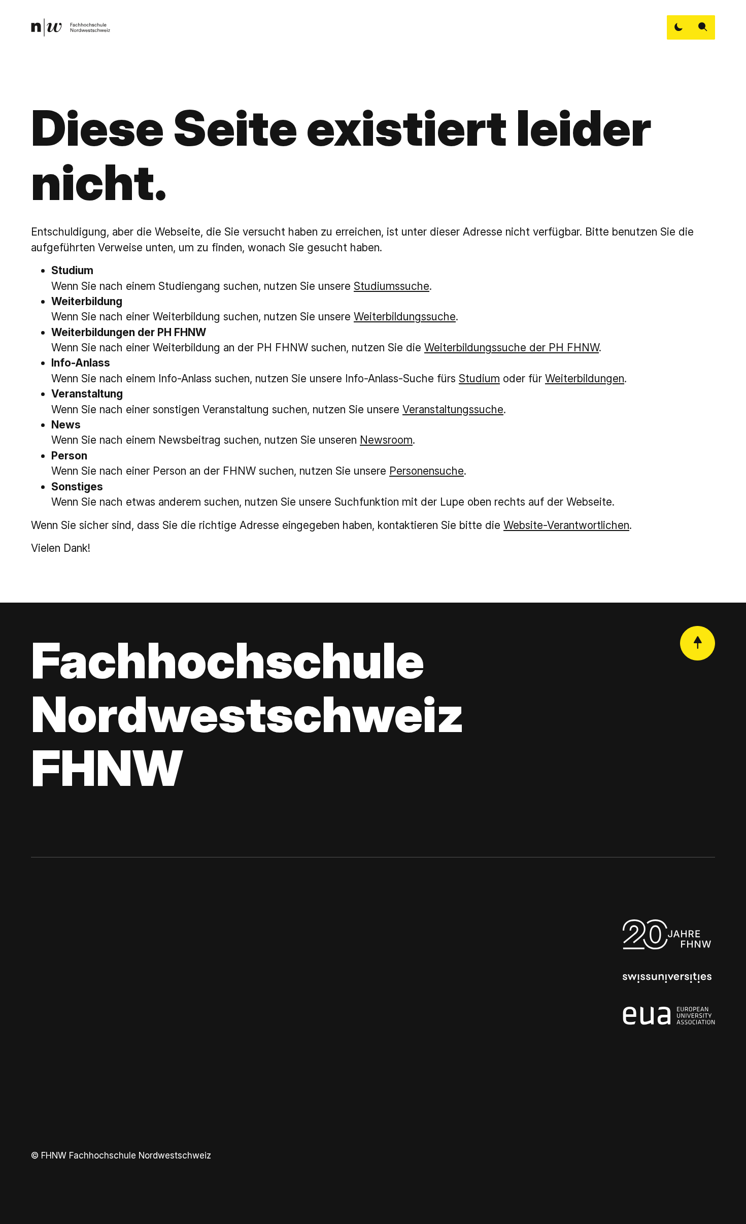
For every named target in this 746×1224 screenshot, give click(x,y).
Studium (479, 378)
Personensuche (426, 471)
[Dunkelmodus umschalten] (679, 27)
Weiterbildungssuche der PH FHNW (511, 347)
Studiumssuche (391, 286)
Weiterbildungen (584, 378)
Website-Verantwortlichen (566, 525)
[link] (70, 27)
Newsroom (386, 440)
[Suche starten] (703, 27)
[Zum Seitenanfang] (697, 643)
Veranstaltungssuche (452, 409)
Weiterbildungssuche (405, 316)
